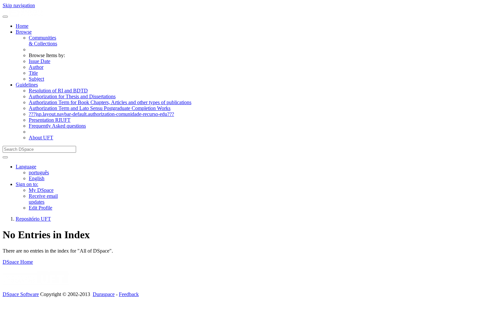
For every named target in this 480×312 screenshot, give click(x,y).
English (36, 178)
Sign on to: (27, 184)
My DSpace (41, 190)
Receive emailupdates (43, 199)
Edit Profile (40, 208)
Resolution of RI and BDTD (58, 90)
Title (33, 73)
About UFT (41, 137)
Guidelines (27, 84)
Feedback (129, 294)
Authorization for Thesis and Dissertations (72, 96)
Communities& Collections (43, 40)
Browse (24, 32)
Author (36, 67)
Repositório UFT (33, 219)
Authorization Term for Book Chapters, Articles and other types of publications (110, 102)
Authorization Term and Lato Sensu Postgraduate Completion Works (99, 108)
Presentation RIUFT (50, 120)
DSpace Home (18, 262)
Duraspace (104, 294)
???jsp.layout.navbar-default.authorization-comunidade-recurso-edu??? (101, 114)
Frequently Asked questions (57, 126)
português (39, 172)
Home (22, 26)
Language (26, 166)
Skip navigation (19, 5)
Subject (36, 79)
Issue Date (39, 61)
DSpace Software (21, 294)
